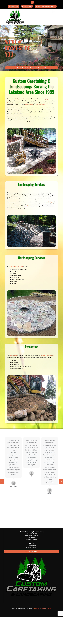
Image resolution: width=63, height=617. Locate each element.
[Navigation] (53, 12)
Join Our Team (14, 6)
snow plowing (27, 206)
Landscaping (25, 99)
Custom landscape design (15, 103)
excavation (13, 355)
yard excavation (40, 104)
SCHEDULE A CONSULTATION (32, 67)
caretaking (48, 202)
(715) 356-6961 (28, 6)
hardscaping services (16, 266)
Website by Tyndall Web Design (41, 608)
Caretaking (15, 99)
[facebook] (32, 2)
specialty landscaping (47, 355)
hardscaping (29, 104)
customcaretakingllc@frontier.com (47, 6)
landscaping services (47, 99)
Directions (32, 552)
